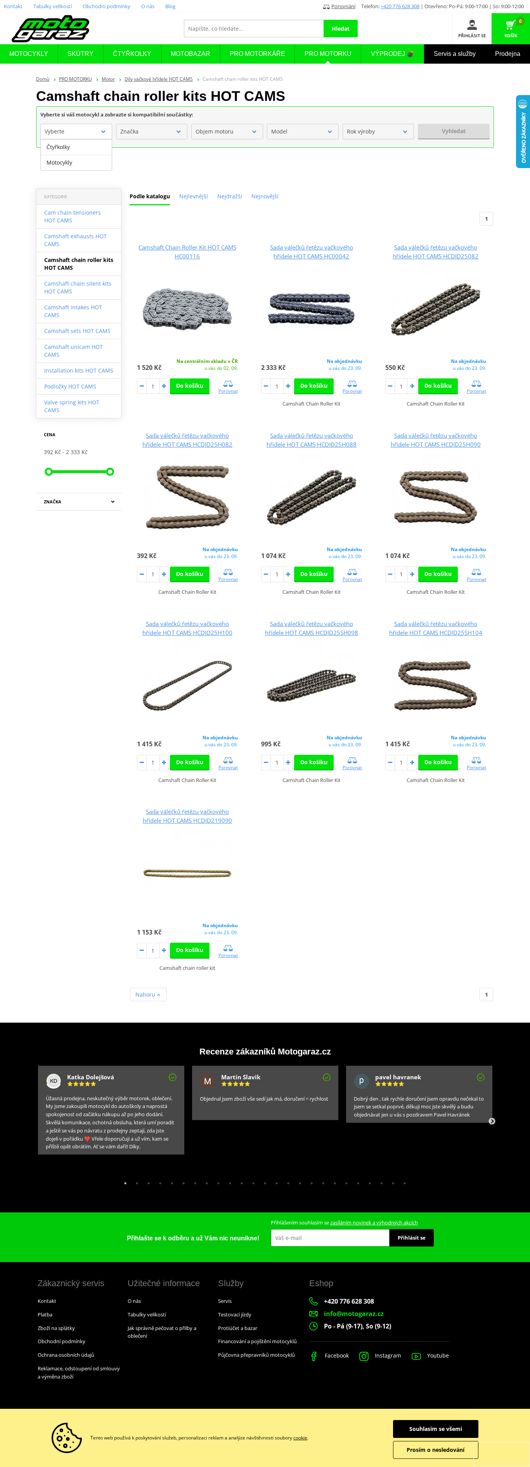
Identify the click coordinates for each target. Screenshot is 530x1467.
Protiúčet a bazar (237, 1328)
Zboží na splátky (56, 1328)
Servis (225, 1300)
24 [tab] (391, 1181)
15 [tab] (286, 1181)
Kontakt (13, 6)
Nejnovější (265, 196)
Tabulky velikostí (52, 6)
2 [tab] (135, 1181)
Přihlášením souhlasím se (344, 1222)
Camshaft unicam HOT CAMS (73, 350)
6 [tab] (182, 1181)
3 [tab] (147, 1181)
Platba (45, 1314)
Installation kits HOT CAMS (78, 370)
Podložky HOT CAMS (70, 386)
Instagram (387, 1355)
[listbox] (76, 155)
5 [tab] (170, 1181)
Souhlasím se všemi (435, 1428)
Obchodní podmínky (106, 6)
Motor (108, 79)
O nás (147, 6)
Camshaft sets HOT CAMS (77, 331)
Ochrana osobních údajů (66, 1354)
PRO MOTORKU (75, 79)
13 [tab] (263, 1181)
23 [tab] (379, 1181)
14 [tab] (275, 1181)
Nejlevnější (193, 196)
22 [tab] (368, 1181)
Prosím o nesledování (435, 1449)
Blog (170, 6)
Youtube (437, 1355)
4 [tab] (158, 1181)
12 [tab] (251, 1181)
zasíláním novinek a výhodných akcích (374, 1222)
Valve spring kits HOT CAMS (71, 406)
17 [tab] (310, 1181)
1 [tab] (123, 1181)
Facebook (336, 1355)
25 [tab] (403, 1181)
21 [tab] (356, 1181)
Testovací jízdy (234, 1314)
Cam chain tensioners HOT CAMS (72, 216)
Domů (42, 79)
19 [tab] (333, 1181)
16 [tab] (298, 1181)
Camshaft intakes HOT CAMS (73, 311)
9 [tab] (216, 1181)
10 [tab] (228, 1181)
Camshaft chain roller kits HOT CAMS (78, 263)
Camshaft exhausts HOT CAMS (75, 240)
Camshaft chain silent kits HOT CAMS (77, 287)
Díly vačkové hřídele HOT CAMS (159, 79)
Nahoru (146, 994)
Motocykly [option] (59, 162)
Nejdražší (229, 196)
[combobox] (76, 131)
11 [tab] (240, 1181)
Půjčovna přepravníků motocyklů (256, 1354)
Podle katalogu (150, 196)
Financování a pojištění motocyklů (257, 1341)
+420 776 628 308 (400, 6)
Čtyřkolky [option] (58, 147)
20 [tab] (344, 1181)
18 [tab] (321, 1181)
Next (492, 1121)
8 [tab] (205, 1181)
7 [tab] (193, 1181)
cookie (300, 1437)
